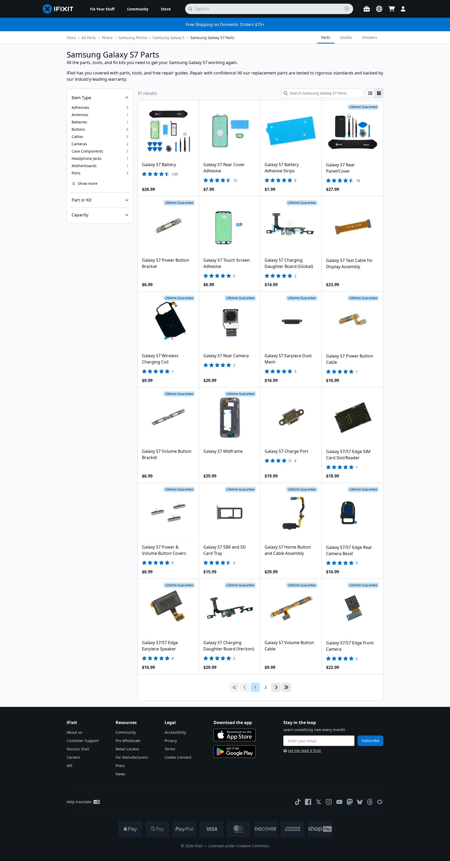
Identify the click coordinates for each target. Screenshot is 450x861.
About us (74, 732)
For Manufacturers (132, 757)
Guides (346, 37)
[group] (374, 93)
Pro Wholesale (128, 740)
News (120, 773)
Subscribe (370, 740)
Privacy (171, 740)
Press (120, 765)
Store (71, 37)
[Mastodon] (350, 802)
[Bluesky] (359, 802)
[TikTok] (298, 802)
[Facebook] (308, 802)
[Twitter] (318, 802)
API (69, 765)
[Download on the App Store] (235, 735)
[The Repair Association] (380, 802)
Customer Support (83, 740)
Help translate (79, 801)
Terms (170, 748)
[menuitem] (102, 9)
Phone (107, 37)
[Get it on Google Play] (235, 751)
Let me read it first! (304, 750)
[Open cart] (391, 9)
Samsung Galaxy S (169, 37)
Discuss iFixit (78, 748)
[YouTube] (339, 802)
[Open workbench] (366, 9)
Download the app (233, 722)
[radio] (370, 93)
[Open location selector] (379, 9)
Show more (87, 183)
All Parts (89, 37)
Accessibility (175, 732)
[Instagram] (329, 802)
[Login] (403, 9)
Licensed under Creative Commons (238, 845)
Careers (73, 757)
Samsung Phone (132, 37)
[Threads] (370, 802)
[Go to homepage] (60, 9)
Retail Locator (127, 748)
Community (126, 732)
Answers (369, 37)
